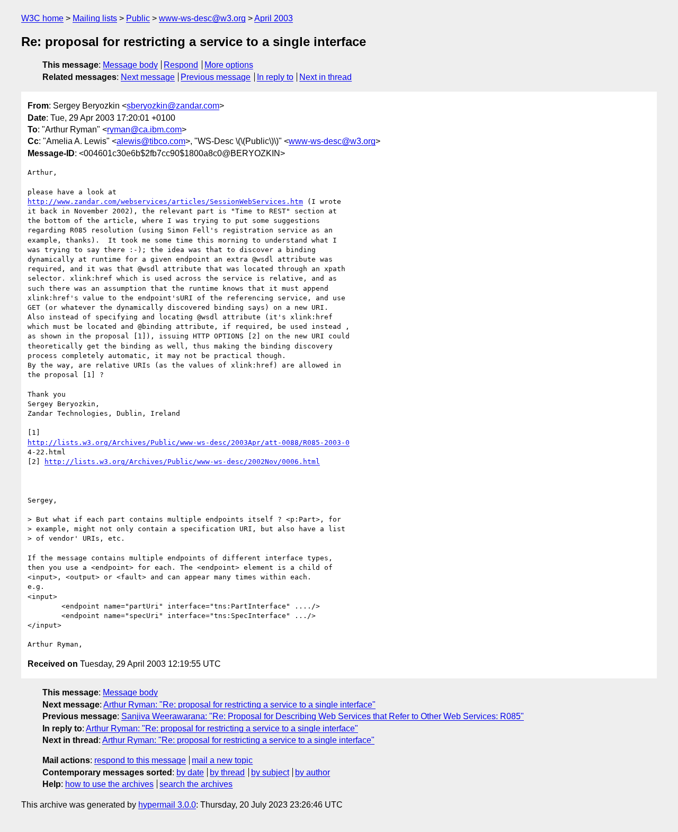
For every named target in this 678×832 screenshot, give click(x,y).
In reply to (275, 77)
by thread (227, 772)
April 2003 (273, 18)
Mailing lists (95, 18)
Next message (148, 77)
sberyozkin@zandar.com (173, 105)
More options (228, 64)
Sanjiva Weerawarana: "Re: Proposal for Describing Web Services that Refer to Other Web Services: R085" (322, 716)
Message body (130, 64)
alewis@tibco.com (151, 141)
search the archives (196, 784)
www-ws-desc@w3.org (202, 18)
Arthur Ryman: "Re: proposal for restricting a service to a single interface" (239, 704)
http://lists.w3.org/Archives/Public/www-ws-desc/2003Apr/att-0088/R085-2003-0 (189, 442)
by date (190, 772)
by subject (270, 772)
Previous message (216, 77)
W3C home (42, 18)
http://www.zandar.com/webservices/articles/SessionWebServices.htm (165, 201)
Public (138, 18)
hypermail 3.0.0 (167, 804)
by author (312, 772)
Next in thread (325, 77)
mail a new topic (222, 760)
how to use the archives (109, 784)
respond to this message (140, 760)
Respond (181, 64)
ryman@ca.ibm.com (144, 129)
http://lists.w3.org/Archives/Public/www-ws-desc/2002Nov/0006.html (182, 462)
